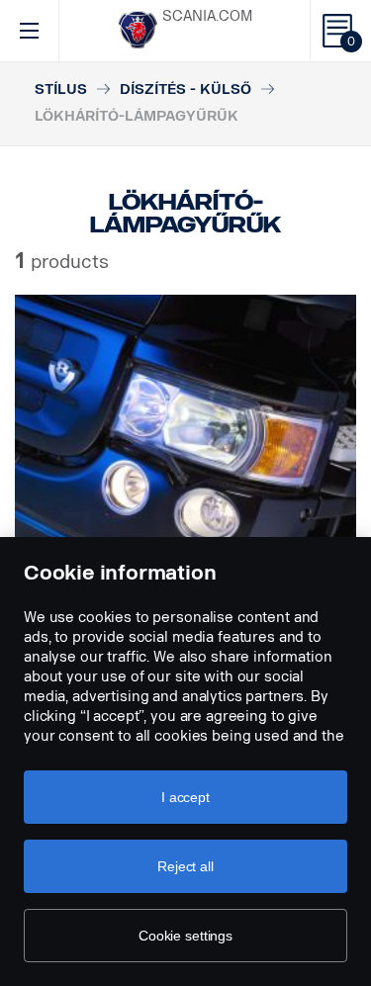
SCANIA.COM (207, 16)
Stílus (61, 89)
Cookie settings (185, 935)
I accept (185, 797)
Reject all (185, 866)
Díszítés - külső (185, 89)
